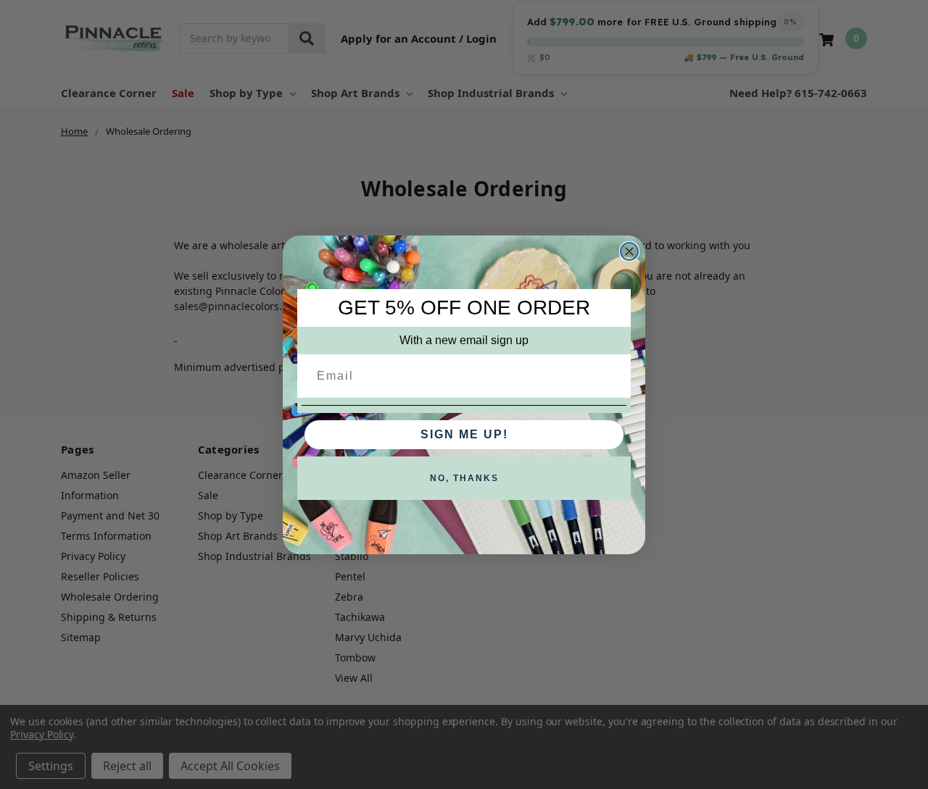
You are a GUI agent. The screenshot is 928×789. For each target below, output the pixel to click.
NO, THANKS (464, 478)
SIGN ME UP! (464, 434)
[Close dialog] (629, 251)
